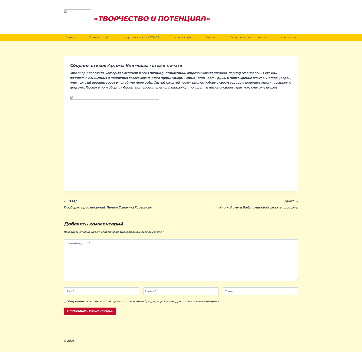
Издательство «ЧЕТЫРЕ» (142, 37)
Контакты (289, 37)
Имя (69, 291)
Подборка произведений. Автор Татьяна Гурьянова (108, 204)
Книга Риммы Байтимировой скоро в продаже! (258, 204)
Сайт (229, 291)
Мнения (211, 37)
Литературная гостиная (249, 37)
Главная (70, 37)
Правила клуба (99, 37)
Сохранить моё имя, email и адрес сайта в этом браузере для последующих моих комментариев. (144, 301)
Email (150, 291)
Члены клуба (184, 37)
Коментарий (77, 243)
